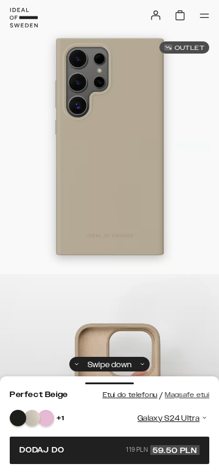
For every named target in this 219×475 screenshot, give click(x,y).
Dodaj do (108, 450)
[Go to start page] (24, 17)
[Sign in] (156, 15)
